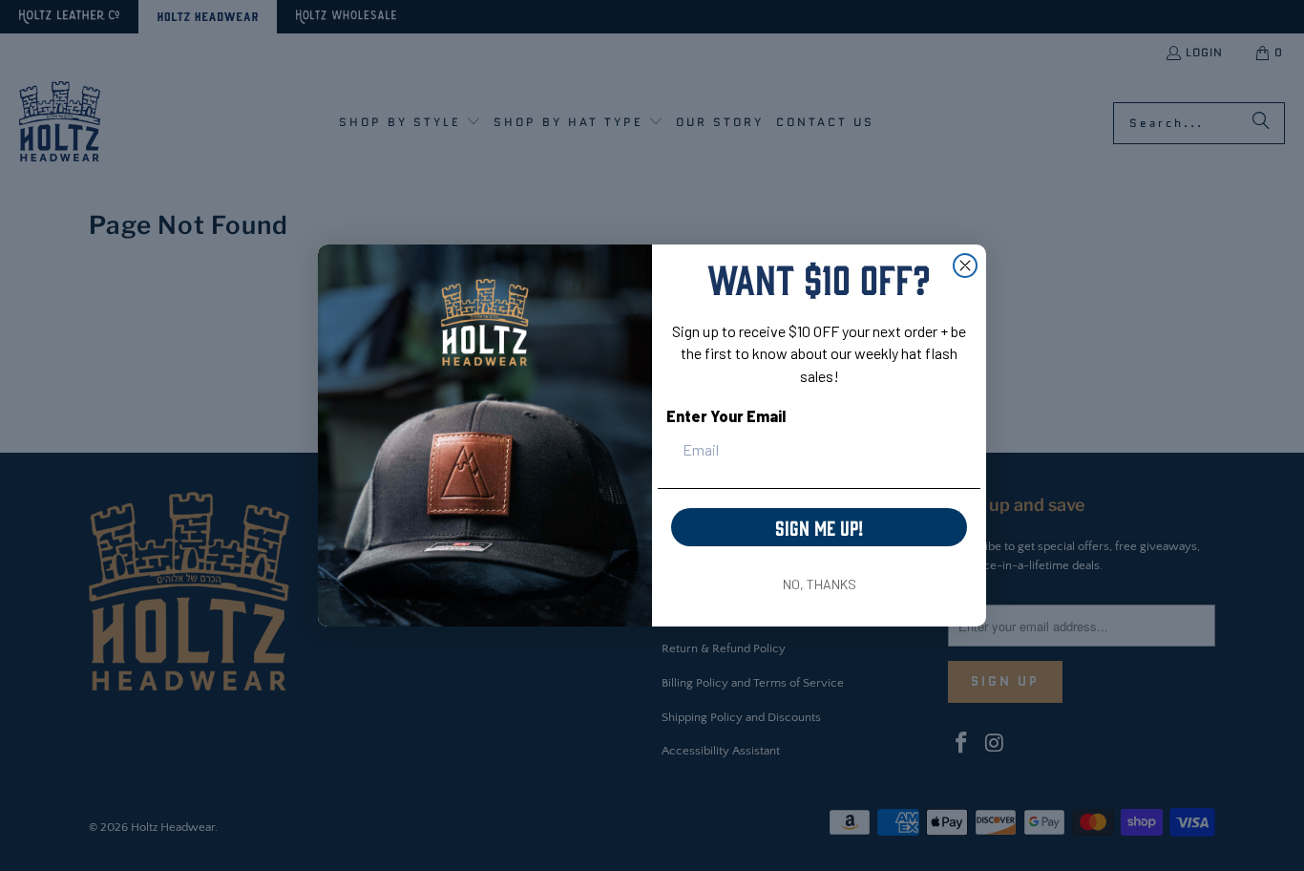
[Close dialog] (965, 265)
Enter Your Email (726, 416)
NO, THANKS (819, 584)
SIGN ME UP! (819, 527)
